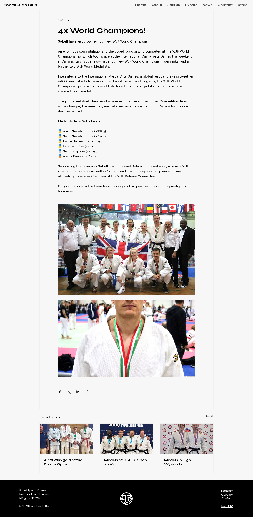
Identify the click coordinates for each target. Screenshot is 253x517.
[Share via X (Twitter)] (69, 392)
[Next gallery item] (191, 338)
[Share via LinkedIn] (78, 392)
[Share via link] (87, 392)
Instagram (226, 490)
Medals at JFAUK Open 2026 (125, 462)
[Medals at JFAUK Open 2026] (126, 439)
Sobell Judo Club (20, 5)
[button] (156, 5)
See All (209, 416)
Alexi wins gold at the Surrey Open (63, 462)
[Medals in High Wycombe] (186, 439)
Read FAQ (227, 506)
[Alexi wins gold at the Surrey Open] (66, 439)
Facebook (227, 494)
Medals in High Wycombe (177, 462)
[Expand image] (126, 338)
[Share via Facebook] (59, 392)
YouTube (227, 498)
